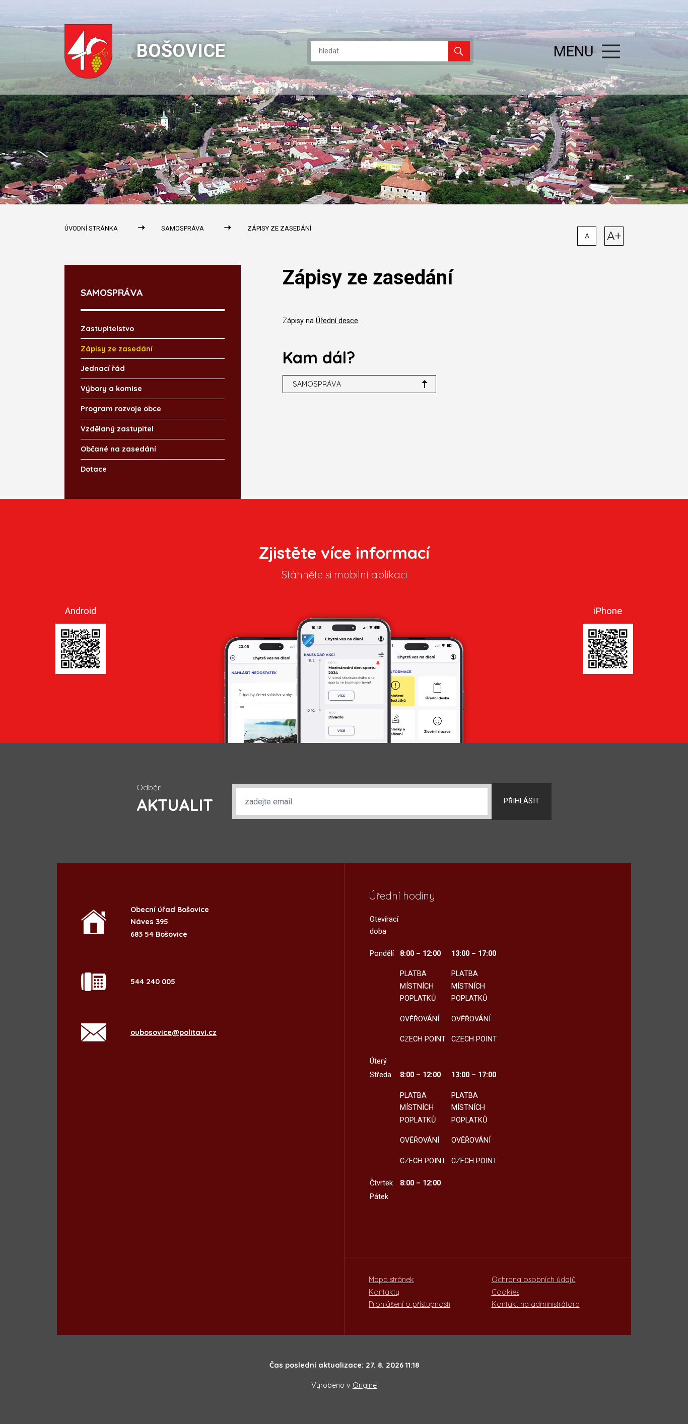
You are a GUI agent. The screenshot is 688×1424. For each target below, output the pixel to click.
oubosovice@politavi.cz (173, 1032)
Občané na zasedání (118, 449)
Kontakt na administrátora (536, 1304)
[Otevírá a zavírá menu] (611, 51)
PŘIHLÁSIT (521, 801)
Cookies (505, 1292)
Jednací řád (103, 368)
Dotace (94, 469)
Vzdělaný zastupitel (117, 428)
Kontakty (384, 1292)
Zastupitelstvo (107, 328)
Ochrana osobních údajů (534, 1279)
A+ (614, 235)
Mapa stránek (391, 1279)
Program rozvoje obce (121, 408)
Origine (365, 1385)
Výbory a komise (111, 388)
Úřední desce (337, 321)
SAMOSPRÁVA (182, 228)
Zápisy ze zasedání (279, 228)
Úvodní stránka (91, 228)
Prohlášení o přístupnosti (409, 1304)
